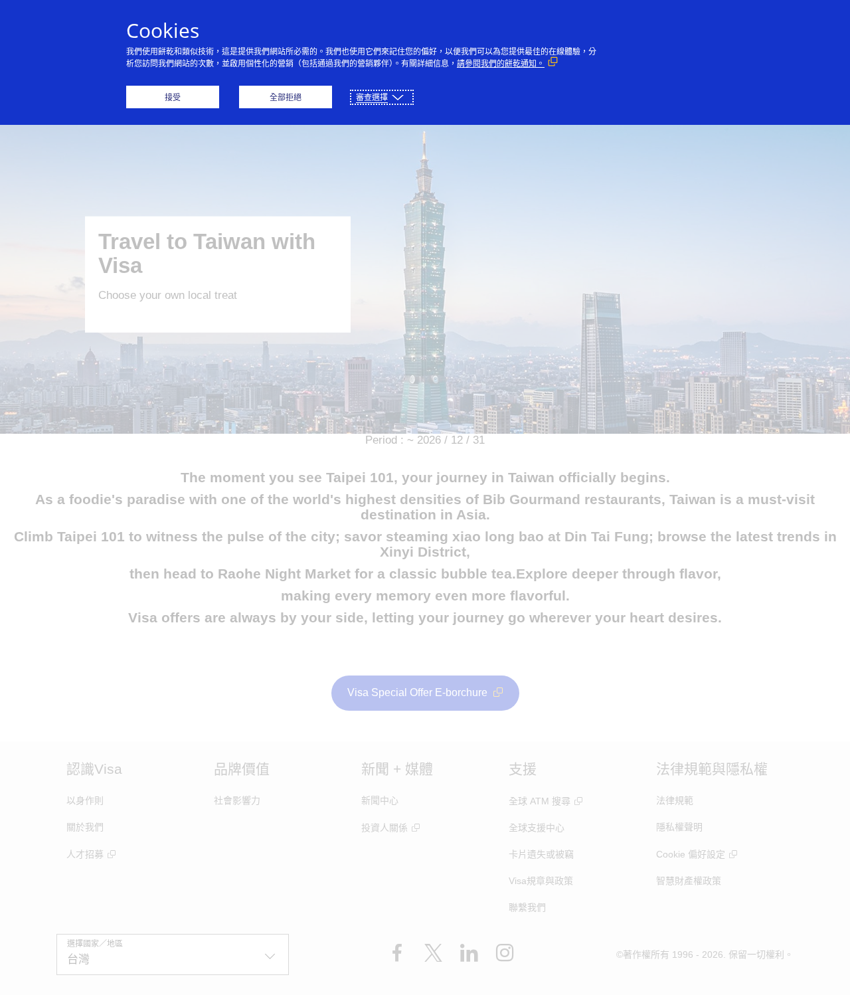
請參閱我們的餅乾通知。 (501, 63)
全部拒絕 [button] (285, 97)
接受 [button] (173, 97)
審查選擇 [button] (372, 97)
